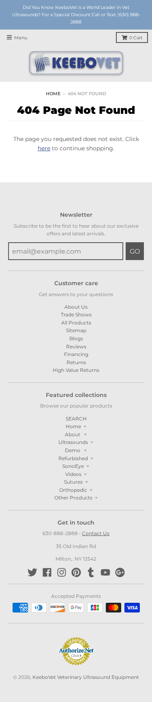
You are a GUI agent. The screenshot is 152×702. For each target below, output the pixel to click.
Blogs (76, 338)
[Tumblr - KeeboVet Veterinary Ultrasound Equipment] (91, 572)
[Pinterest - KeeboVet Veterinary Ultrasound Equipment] (76, 572)
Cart (135, 38)
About (73, 434)
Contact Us (95, 533)
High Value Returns (76, 370)
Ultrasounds (73, 442)
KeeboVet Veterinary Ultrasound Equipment (85, 677)
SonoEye (73, 466)
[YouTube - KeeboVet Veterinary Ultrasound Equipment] (105, 572)
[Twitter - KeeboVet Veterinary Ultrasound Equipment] (32, 572)
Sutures (73, 482)
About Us (76, 307)
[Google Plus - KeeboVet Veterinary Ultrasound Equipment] (120, 572)
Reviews (76, 347)
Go (135, 251)
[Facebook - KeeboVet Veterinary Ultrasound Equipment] (47, 572)
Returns (76, 362)
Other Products (73, 498)
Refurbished (73, 458)
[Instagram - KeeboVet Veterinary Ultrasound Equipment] (61, 572)
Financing (76, 354)
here (44, 148)
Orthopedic (73, 490)
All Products (76, 323)
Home (53, 93)
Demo (73, 450)
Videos (73, 474)
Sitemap (76, 330)
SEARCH (76, 419)
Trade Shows (76, 315)
